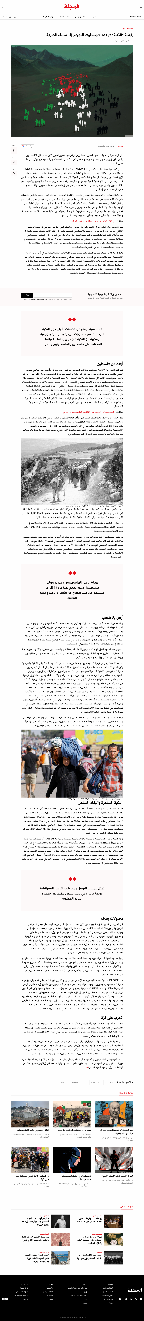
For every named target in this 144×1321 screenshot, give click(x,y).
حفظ (13, 158)
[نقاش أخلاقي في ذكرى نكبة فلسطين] (30, 1114)
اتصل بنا (25, 1299)
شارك (14, 169)
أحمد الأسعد (119, 146)
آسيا (86, 1299)
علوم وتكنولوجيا (48, 17)
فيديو (51, 1284)
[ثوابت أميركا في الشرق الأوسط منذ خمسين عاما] (72, 1160)
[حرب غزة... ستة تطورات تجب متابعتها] (72, 1114)
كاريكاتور (50, 1288)
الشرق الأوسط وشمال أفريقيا (77, 1288)
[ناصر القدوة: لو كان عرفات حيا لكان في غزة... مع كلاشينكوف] (114, 1114)
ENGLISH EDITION (136, 17)
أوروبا (85, 1292)
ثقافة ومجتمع (80, 17)
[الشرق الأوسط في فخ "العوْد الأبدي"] (114, 1160)
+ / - (13, 145)
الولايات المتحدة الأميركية (79, 1295)
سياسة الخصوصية (21, 1295)
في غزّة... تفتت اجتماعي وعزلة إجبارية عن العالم (92, 221)
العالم (85, 1303)
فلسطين (75, 1082)
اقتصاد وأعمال (64, 17)
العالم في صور (48, 1292)
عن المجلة (24, 1284)
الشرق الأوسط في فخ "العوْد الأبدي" (117, 1176)
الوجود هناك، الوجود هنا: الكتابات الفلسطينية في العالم (88, 412)
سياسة (93, 17)
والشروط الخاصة (33, 299)
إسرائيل (63, 1082)
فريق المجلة (24, 1288)
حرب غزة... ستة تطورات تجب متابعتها (74, 1130)
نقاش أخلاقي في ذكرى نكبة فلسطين (33, 1130)
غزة (84, 1082)
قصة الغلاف (109, 1082)
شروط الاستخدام (22, 1292)
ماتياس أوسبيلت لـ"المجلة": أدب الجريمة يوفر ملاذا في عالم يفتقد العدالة (35, 1222)
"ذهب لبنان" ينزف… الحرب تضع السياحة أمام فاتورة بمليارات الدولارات (37, 1258)
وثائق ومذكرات (108, 1299)
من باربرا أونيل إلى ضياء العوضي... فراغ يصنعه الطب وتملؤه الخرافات (89, 1240)
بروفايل (110, 1303)
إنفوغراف (49, 1295)
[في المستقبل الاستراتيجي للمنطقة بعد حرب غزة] (30, 1160)
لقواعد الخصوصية (43, 299)
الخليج (85, 1284)
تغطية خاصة (95, 1082)
